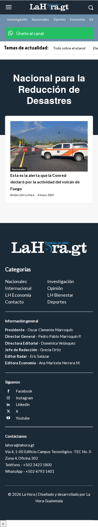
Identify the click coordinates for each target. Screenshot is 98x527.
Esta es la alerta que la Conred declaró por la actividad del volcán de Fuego (45, 182)
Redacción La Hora (22, 195)
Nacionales (19, 169)
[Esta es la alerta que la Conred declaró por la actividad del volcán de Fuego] (49, 146)
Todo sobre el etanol (69, 48)
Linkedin (23, 404)
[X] (8, 411)
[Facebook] (8, 391)
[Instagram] (8, 398)
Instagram (24, 398)
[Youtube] (8, 418)
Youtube (23, 418)
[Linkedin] (8, 404)
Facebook (24, 391)
